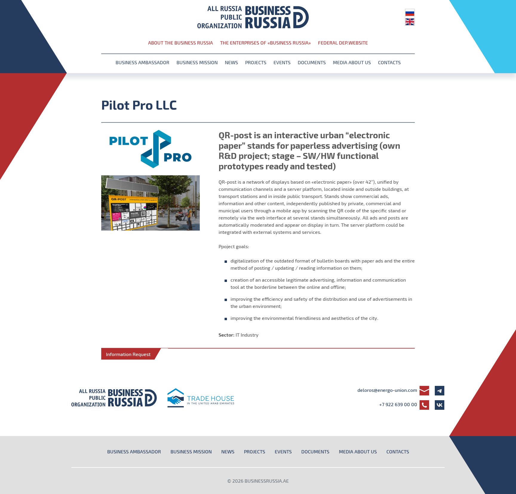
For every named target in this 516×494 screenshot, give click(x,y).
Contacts (389, 62)
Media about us (352, 62)
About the (180, 42)
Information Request (128, 354)
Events (282, 62)
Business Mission (197, 62)
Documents (312, 62)
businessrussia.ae (267, 481)
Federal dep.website (343, 42)
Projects (255, 62)
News (231, 62)
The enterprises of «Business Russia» (265, 42)
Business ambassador (142, 62)
